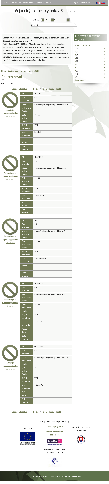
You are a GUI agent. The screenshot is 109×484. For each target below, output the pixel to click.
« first (14, 88)
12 (32, 71)
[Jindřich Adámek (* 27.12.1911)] (10, 290)
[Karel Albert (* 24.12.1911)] (10, 100)
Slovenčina (103, 3)
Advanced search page (22, 2)
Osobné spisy (13, 71)
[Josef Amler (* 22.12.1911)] (10, 163)
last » (58, 88)
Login (75, 2)
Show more (79, 80)
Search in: (35, 20)
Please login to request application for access (10, 113)
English (98, 3)
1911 (37, 71)
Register (85, 2)
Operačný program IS (54, 426)
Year (72, 20)
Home (6, 2)
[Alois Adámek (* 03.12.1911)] (10, 226)
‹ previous (23, 88)
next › (51, 88)
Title (47, 20)
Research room (44, 2)
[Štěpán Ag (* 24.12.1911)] (10, 353)
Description (59, 20)
